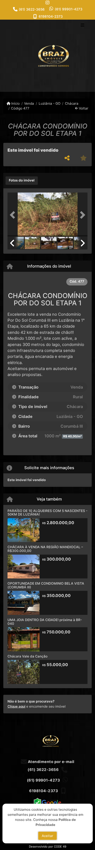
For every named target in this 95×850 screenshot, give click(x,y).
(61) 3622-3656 (32, 9)
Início (15, 103)
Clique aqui (16, 706)
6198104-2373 (51, 16)
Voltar (83, 108)
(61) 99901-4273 (68, 9)
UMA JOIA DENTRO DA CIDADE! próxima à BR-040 (45, 622)
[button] (13, 215)
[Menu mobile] (47, 55)
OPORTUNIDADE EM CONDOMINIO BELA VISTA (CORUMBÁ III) (46, 585)
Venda (29, 103)
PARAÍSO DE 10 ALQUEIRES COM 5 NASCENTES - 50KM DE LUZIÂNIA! (47, 513)
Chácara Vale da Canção (28, 656)
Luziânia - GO (49, 103)
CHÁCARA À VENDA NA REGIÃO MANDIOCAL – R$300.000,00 (45, 549)
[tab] (22, 180)
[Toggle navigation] (82, 25)
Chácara (71, 103)
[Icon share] (47, 2)
